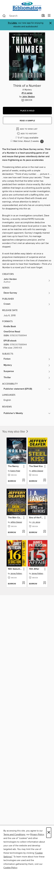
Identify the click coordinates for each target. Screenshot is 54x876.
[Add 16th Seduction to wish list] (23, 583)
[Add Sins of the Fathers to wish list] (44, 532)
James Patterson (16, 573)
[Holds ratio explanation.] (42, 141)
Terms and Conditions (14, 834)
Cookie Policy (10, 867)
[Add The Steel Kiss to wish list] (44, 480)
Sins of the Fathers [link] (36, 517)
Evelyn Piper (15, 471)
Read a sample (27, 120)
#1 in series (27, 93)
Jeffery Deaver (37, 471)
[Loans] (43, 16)
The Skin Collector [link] (15, 517)
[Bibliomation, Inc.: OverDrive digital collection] (27, 6)
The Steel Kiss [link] (36, 466)
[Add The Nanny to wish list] (23, 480)
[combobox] (21, 15)
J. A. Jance (36, 522)
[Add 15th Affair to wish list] (44, 583)
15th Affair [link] (34, 569)
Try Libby (12, 23)
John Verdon (28, 96)
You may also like (14, 432)
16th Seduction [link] (15, 569)
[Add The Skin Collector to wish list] (23, 532)
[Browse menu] (49, 16)
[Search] (4, 15)
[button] (27, 110)
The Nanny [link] (13, 466)
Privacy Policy (37, 834)
